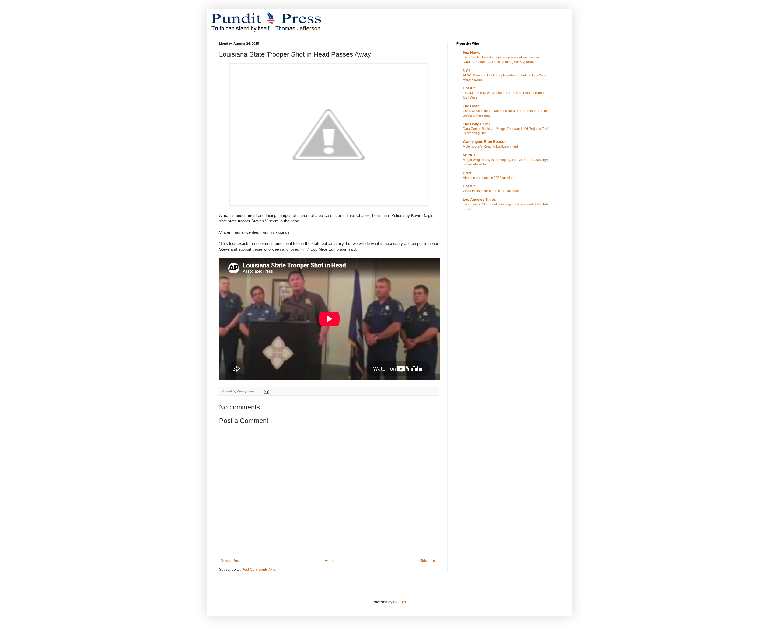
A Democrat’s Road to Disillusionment (490, 146)
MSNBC (470, 155)
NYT (466, 70)
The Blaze (471, 106)
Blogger (399, 602)
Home (330, 561)
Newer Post (230, 561)
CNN (467, 173)
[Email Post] (266, 391)
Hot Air (469, 88)
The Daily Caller (476, 124)
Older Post (428, 561)
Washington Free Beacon (484, 142)
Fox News (471, 53)
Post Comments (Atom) (261, 569)
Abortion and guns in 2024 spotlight (488, 177)
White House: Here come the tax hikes (491, 191)
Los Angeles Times (479, 199)
